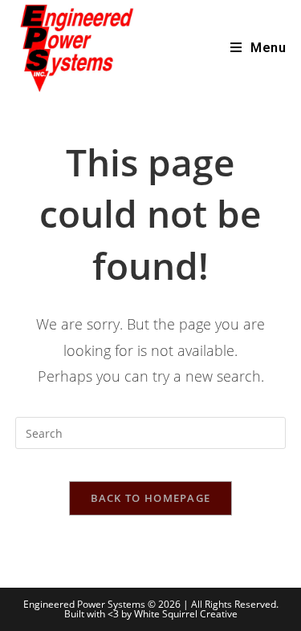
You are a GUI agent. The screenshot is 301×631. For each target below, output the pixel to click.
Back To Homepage (151, 498)
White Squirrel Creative (186, 614)
